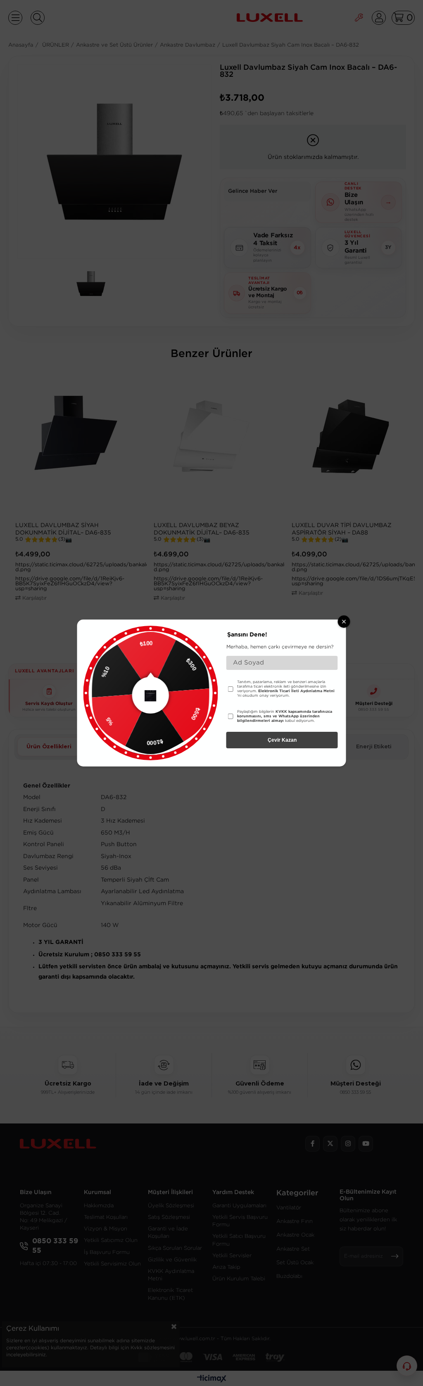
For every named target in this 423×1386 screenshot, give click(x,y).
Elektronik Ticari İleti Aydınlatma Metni (296, 691)
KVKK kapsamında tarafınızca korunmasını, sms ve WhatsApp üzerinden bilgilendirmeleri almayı (284, 716)
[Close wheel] (344, 621)
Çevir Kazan (282, 740)
